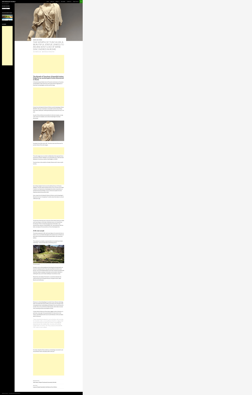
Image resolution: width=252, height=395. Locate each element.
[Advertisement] (48, 64)
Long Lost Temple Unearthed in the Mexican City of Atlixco (45, 386)
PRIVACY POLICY (76, 1)
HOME (48, 1)
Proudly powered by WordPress (14, 393)
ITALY (38, 39)
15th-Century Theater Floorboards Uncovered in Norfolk (44, 381)
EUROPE (34, 39)
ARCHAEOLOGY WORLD (8, 1)
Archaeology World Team (48, 51)
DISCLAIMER (63, 1)
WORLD (57, 1)
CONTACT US (69, 1)
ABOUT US (52, 1)
